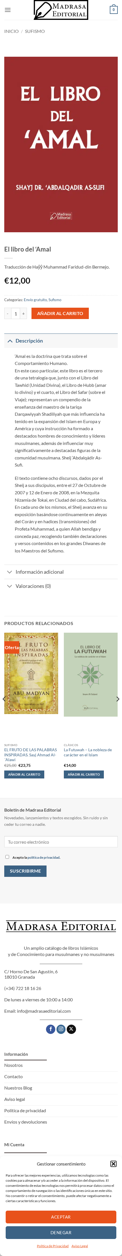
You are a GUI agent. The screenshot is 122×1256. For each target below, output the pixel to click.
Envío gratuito (35, 299)
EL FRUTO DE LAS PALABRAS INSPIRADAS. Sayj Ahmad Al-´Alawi (30, 755)
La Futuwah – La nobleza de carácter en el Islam (88, 752)
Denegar (61, 1232)
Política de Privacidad (53, 1246)
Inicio (11, 31)
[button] (113, 1164)
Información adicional (40, 572)
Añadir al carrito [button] (24, 774)
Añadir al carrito (60, 313)
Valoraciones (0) (33, 586)
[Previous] (4, 710)
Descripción (29, 341)
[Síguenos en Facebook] (50, 1029)
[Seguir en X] (71, 1029)
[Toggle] (9, 341)
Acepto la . (36, 857)
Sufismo (35, 31)
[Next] (117, 710)
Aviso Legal (79, 1246)
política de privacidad (44, 857)
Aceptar (61, 1216)
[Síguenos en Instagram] (61, 1029)
